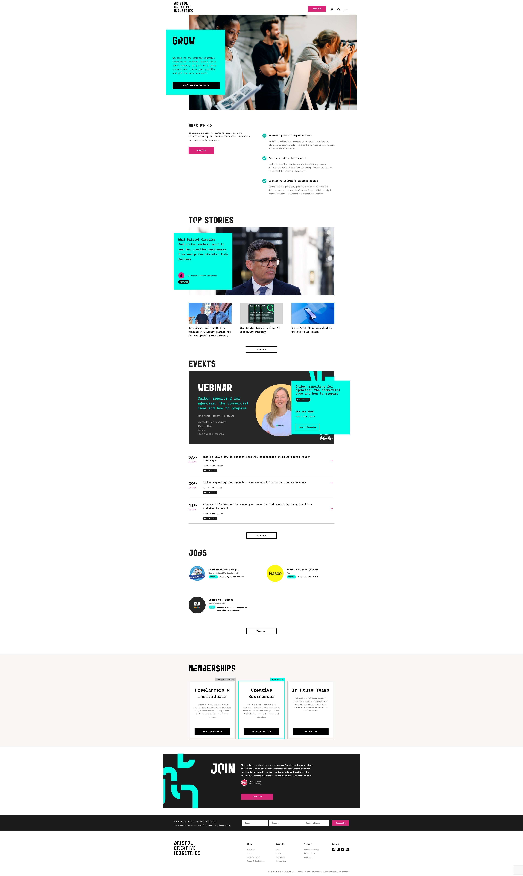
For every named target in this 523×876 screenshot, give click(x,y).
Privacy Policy (254, 857)
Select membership (212, 731)
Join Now (257, 796)
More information (307, 427)
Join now (317, 9)
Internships (281, 861)
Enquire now (311, 731)
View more (261, 349)
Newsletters (309, 857)
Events (278, 853)
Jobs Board (280, 857)
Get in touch (309, 853)
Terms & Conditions (255, 861)
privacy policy (223, 825)
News (277, 849)
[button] (345, 10)
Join (249, 853)
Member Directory (311, 849)
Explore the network (196, 85)
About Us (201, 150)
